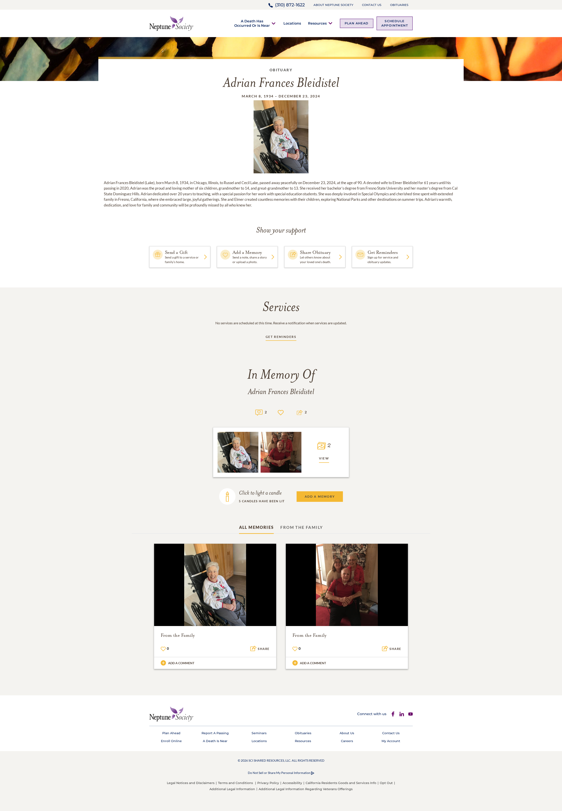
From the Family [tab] (301, 527)
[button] (252, 23)
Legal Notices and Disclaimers (190, 783)
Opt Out (386, 783)
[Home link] (171, 23)
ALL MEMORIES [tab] (256, 527)
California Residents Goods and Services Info (341, 783)
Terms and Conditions (235, 783)
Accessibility (292, 783)
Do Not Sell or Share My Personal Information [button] (279, 773)
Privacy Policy (268, 783)
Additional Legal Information (232, 789)
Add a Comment (181, 663)
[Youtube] (410, 714)
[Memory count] (259, 412)
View (324, 458)
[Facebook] (393, 714)
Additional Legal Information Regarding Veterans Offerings (306, 789)
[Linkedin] (402, 714)
